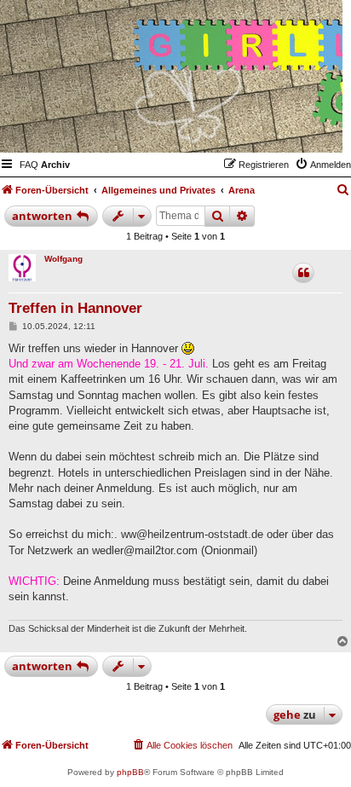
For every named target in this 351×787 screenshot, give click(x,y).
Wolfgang (63, 258)
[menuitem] (29, 164)
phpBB (130, 772)
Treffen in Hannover (75, 308)
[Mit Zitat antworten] (303, 273)
